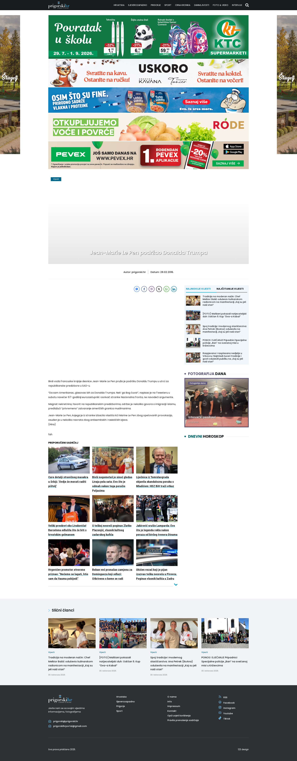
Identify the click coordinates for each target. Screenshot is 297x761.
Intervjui (237, 5)
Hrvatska (119, 5)
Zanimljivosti (201, 5)
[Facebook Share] (144, 289)
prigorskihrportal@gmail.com (70, 726)
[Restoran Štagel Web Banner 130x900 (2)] (10, 153)
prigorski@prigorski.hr (65, 721)
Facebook (229, 702)
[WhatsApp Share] (166, 289)
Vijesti (56, 179)
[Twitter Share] (159, 289)
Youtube (228, 713)
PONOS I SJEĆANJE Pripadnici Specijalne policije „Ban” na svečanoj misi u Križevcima (225, 343)
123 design (243, 749)
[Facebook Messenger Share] (137, 289)
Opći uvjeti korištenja (179, 715)
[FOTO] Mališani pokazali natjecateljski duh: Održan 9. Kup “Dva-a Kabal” (224, 315)
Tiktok (226, 718)
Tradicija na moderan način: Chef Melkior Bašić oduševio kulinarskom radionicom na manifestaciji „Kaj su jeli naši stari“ (224, 300)
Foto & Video (220, 5)
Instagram (229, 708)
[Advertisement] (113, 314)
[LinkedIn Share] (174, 289)
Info (169, 701)
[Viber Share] (152, 289)
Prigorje (156, 5)
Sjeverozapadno (137, 5)
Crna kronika (182, 5)
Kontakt (171, 711)
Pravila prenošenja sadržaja (183, 720)
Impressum (173, 706)
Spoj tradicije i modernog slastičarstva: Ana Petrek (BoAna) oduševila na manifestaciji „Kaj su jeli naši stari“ (225, 329)
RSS (225, 697)
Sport (167, 5)
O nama (171, 696)
